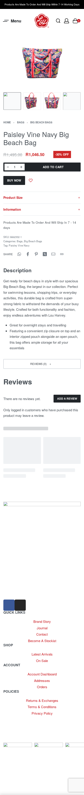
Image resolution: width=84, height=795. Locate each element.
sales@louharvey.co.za (20, 582)
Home (7, 122)
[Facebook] (9, 605)
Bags (20, 122)
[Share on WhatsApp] (19, 254)
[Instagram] (20, 605)
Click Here (54, 719)
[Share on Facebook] (28, 254)
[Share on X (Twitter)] (45, 254)
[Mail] (53, 254)
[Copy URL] (62, 254)
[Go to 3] (52, 101)
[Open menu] (12, 21)
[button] (42, 364)
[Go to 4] (72, 101)
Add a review (67, 398)
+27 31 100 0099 (15, 592)
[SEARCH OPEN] (58, 20)
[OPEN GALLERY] (42, 63)
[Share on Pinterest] (36, 254)
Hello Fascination (16, 739)
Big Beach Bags (41, 122)
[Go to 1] (12, 101)
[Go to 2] (32, 101)
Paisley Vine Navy (19, 245)
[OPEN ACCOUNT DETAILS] (66, 21)
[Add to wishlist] (30, 180)
